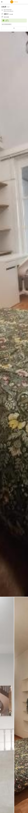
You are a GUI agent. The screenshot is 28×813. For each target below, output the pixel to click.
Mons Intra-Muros (8, 11)
